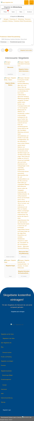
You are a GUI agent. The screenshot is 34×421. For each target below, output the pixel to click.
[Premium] (30, 59)
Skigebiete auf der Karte (7, 334)
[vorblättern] (29, 26)
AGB (2, 393)
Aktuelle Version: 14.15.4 (6, 419)
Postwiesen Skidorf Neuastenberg (10, 36)
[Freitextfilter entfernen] (26, 2)
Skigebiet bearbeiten (6, 371)
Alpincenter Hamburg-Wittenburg (24, 252)
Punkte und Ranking (6, 356)
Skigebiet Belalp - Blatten (10, 84)
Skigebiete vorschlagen (7, 361)
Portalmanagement (6, 379)
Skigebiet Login (6, 410)
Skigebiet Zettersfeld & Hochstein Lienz (24, 70)
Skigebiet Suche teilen (26, 50)
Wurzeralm (10, 67)
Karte (13, 12)
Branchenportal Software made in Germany (11, 417)
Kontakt (5, 385)
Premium (3, 365)
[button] (3, 50)
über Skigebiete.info (6, 342)
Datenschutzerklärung (6, 398)
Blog (2, 347)
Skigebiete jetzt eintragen (17, 311)
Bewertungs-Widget (7, 375)
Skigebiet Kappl (10, 265)
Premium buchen (7, 352)
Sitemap (3, 402)
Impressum (4, 389)
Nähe (20, 12)
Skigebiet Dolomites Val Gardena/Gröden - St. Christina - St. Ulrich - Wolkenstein (23, 272)
